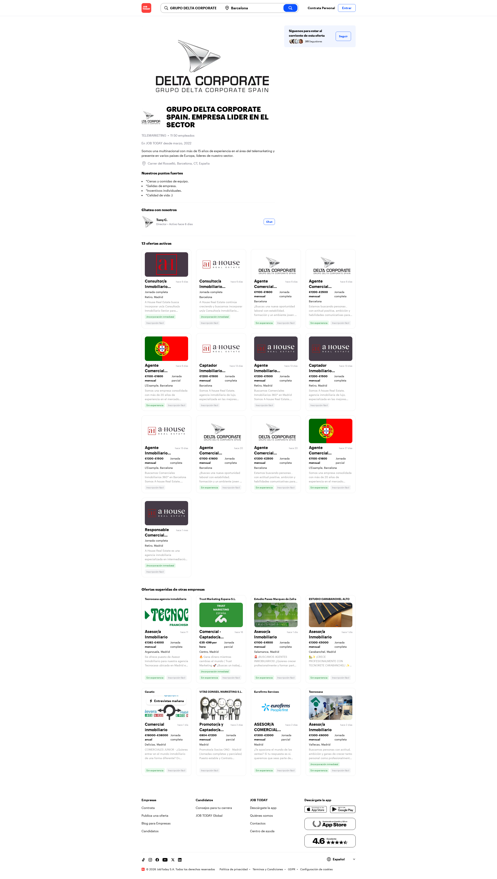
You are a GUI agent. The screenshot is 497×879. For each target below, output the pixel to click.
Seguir (343, 36)
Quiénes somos (261, 815)
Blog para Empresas (156, 823)
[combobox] (195, 8)
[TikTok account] (143, 860)
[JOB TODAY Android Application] (342, 809)
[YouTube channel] (165, 860)
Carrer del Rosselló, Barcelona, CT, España (179, 163)
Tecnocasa (316, 691)
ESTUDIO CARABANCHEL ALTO (329, 599)
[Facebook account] (157, 860)
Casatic (150, 691)
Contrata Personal (321, 8)
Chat (269, 221)
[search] (290, 8)
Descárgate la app (263, 808)
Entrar (347, 8)
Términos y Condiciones (268, 869)
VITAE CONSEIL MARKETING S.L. (220, 691)
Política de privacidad (234, 869)
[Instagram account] (150, 860)
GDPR (291, 869)
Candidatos (150, 831)
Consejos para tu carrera (214, 808)
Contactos (258, 823)
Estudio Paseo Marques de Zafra (275, 599)
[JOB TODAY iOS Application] (315, 809)
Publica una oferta (155, 815)
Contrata (148, 808)
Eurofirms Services (266, 691)
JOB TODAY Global (209, 815)
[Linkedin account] (180, 860)
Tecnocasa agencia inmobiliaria (165, 599)
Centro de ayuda (262, 831)
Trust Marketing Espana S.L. (217, 599)
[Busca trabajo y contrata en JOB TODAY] (146, 8)
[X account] (173, 860)
